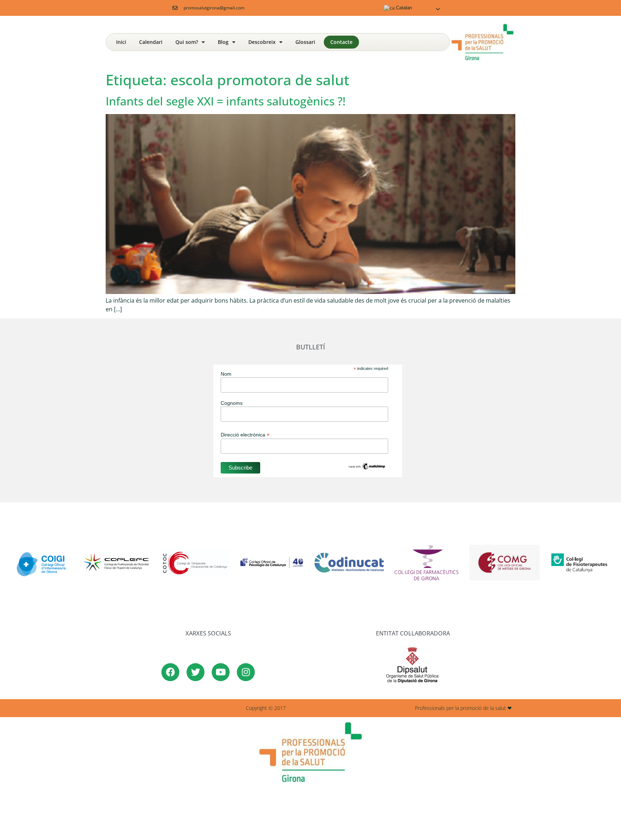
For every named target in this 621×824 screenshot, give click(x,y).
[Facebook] (170, 672)
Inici (121, 42)
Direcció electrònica (245, 434)
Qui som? (186, 42)
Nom (226, 373)
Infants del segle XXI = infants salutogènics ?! (226, 101)
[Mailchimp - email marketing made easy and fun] (367, 468)
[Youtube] (221, 672)
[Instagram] (246, 672)
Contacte (341, 42)
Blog (223, 42)
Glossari (305, 42)
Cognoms (232, 403)
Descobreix (262, 42)
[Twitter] (195, 672)
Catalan (403, 7)
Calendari (150, 42)
